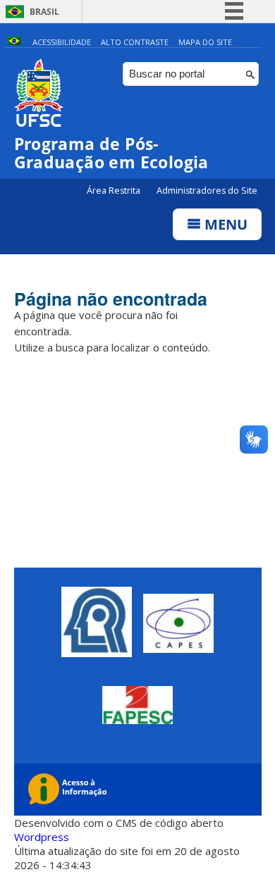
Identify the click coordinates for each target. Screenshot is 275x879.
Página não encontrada (110, 298)
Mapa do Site (205, 42)
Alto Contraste (135, 42)
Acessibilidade (61, 42)
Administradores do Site (207, 191)
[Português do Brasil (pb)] (14, 42)
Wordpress (41, 837)
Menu (224, 224)
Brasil (44, 12)
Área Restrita (114, 191)
